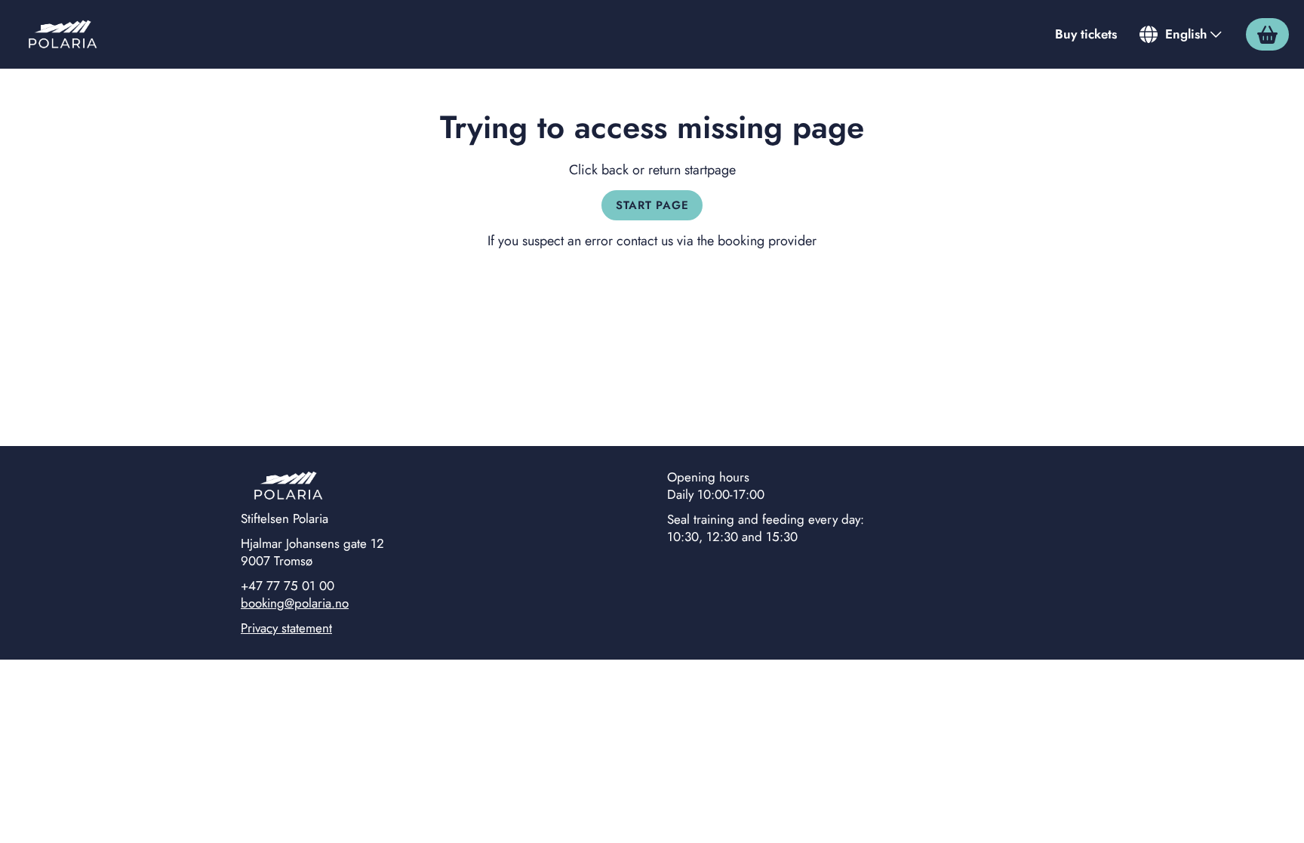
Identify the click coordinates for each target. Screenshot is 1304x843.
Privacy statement (286, 628)
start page (652, 205)
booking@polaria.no (295, 603)
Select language (1181, 34)
